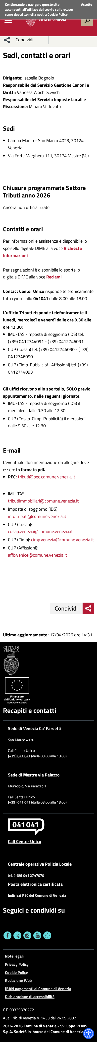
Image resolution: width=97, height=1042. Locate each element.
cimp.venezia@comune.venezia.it (62, 539)
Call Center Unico (24, 841)
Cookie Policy (58, 14)
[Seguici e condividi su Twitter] (17, 935)
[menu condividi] (7, 39)
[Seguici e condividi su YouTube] (37, 935)
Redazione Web (18, 980)
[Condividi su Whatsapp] (47, 935)
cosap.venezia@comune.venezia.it (40, 531)
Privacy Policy (17, 964)
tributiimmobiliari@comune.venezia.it (43, 501)
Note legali (14, 956)
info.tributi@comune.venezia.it (37, 516)
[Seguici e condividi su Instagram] (27, 935)
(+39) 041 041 (19, 756)
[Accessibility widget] (88, 1033)
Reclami (54, 276)
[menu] (8, 20)
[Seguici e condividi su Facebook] (7, 935)
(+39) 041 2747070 (29, 875)
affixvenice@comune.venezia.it (37, 555)
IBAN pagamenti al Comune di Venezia (38, 989)
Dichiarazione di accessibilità (29, 997)
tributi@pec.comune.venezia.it (46, 476)
